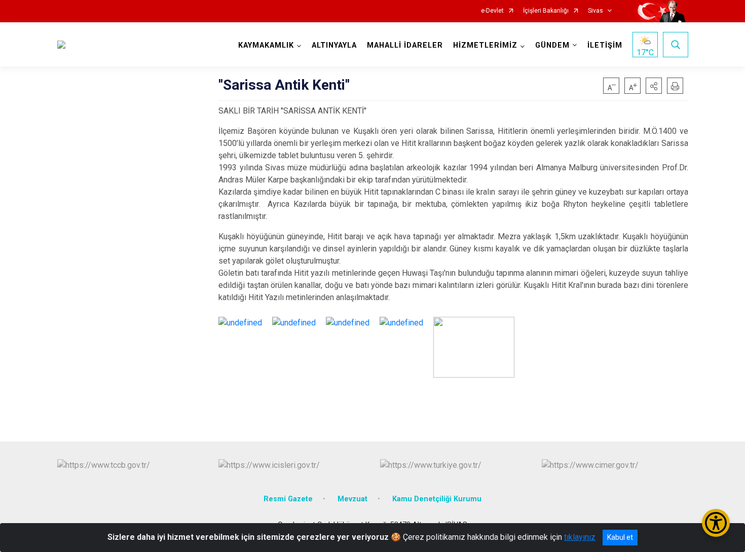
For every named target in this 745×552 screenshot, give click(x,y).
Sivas (595, 11)
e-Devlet (492, 11)
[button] (654, 86)
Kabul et (620, 537)
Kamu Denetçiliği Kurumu (436, 499)
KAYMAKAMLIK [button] (266, 45)
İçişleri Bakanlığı (546, 11)
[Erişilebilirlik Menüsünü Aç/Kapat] (716, 523)
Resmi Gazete (288, 499)
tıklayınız (579, 537)
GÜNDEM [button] (552, 45)
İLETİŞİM (604, 45)
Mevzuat (352, 499)
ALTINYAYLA (334, 45)
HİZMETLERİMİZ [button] (485, 45)
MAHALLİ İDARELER (405, 45)
